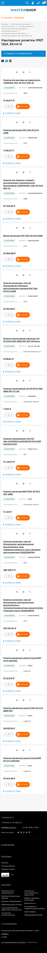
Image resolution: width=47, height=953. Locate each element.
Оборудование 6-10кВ (33, 915)
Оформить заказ (7, 869)
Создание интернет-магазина (13, 942)
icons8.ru (5, 934)
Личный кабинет (8, 866)
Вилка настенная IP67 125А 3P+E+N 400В (23, 236)
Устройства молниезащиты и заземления (31, 893)
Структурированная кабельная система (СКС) (11, 909)
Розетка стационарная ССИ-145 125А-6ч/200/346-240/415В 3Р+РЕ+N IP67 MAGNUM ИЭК (22, 441)
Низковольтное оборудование (7, 892)
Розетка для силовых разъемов (14, 29)
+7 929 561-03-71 (7, 818)
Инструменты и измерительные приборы (34, 907)
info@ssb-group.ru (8, 827)
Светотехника (30, 912)
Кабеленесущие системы (11, 905)
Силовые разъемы (25, 26)
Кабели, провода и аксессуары (32, 899)
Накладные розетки (9, 31)
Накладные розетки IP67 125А (13, 33)
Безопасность (30, 903)
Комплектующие (8, 26)
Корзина (4, 863)
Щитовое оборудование (21, 24)
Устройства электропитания (8, 914)
